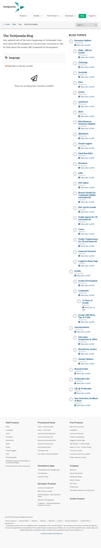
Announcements (81, 327)
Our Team (73, 483)
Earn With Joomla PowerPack (48, 454)
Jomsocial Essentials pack (46, 433)
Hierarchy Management (46, 500)
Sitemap (43, 521)
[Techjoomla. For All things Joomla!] (13, 7)
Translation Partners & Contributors (82, 490)
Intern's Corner (75, 480)
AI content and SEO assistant (80, 454)
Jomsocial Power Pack (45, 437)
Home (7, 24)
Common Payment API (45, 488)
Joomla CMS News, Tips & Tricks (86, 316)
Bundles (37, 16)
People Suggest (11, 450)
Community (83, 290)
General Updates (85, 359)
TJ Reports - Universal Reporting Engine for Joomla (49, 504)
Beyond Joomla (81, 368)
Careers (59, 521)
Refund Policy (24, 521)
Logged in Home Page (88, 261)
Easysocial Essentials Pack (47, 440)
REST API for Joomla (45, 491)
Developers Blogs (76, 476)
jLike (80, 173)
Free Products (52, 16)
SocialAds (82, 72)
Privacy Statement (71, 521)
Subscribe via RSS (83, 45)
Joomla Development (87, 280)
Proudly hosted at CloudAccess (51, 533)
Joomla (77, 271)
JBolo (80, 111)
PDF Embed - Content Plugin (80, 444)
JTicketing (82, 62)
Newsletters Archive (87, 349)
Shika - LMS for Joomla (85, 51)
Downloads (69, 16)
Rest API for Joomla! (77, 427)
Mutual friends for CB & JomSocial (18, 466)
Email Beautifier (85, 153)
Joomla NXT (8, 523)
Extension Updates (82, 40)
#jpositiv (51, 521)
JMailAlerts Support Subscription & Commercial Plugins (18, 461)
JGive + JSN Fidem (44, 430)
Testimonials (74, 487)
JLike (7, 454)
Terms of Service (10, 521)
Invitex (81, 92)
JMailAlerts (83, 133)
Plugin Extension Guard (78, 457)
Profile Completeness (77, 437)
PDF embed (83, 182)
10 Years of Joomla (87, 301)
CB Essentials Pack (44, 447)
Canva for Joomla (76, 450)
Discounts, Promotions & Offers (87, 338)
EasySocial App (43, 476)
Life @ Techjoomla (82, 388)
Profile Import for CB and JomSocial (87, 218)
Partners (34, 521)
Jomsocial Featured (87, 251)
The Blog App (42, 473)
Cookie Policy (85, 521)
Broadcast (82, 163)
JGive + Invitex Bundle (45, 427)
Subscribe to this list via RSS (20, 66)
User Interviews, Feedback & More (86, 399)
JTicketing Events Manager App (48, 470)
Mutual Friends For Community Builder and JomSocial (87, 195)
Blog (82, 16)
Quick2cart (83, 101)
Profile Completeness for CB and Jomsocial (88, 240)
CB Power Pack (43, 450)
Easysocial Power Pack (45, 444)
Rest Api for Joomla (87, 207)
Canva (81, 229)
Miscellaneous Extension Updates (86, 122)
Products (23, 16)
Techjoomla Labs (82, 378)
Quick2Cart (10, 440)
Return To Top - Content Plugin (80, 447)
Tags (20, 24)
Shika (8, 427)
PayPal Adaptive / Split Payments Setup (49, 495)
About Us (73, 470)
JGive (80, 82)
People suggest (85, 143)
